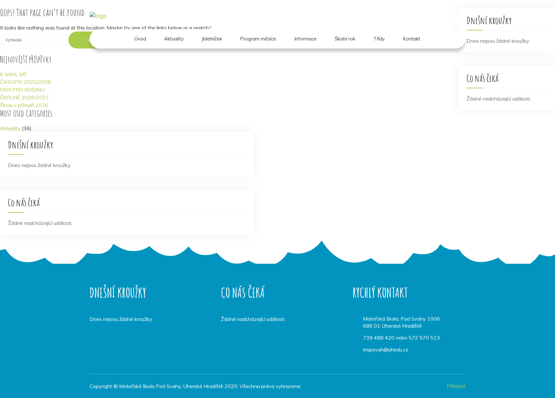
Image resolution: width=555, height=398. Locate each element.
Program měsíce (258, 39)
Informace (305, 39)
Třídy (379, 39)
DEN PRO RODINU (22, 89)
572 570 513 (424, 337)
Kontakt (411, 39)
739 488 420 (378, 337)
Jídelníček (212, 39)
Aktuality (174, 39)
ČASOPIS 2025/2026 (25, 82)
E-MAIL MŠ (13, 74)
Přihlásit (456, 386)
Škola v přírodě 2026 (24, 105)
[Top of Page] (536, 384)
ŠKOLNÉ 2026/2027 (24, 97)
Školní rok (345, 39)
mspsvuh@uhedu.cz (386, 349)
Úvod (140, 39)
